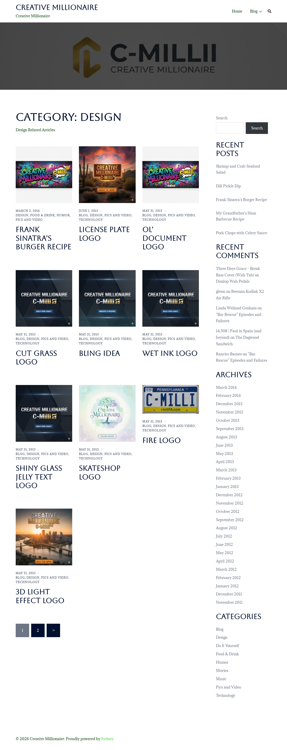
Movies (222, 670)
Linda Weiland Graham (236, 308)
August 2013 (226, 437)
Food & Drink (42, 215)
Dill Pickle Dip (228, 186)
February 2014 (228, 395)
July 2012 (224, 536)
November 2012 (229, 503)
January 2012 (227, 586)
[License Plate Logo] (107, 174)
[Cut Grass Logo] (44, 297)
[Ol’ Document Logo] (170, 174)
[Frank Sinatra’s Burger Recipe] (44, 174)
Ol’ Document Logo (164, 238)
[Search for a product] (269, 11)
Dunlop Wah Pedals (233, 281)
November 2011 (229, 602)
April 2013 (225, 461)
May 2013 (224, 453)
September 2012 (230, 519)
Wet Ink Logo (170, 353)
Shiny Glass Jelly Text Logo (39, 477)
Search (222, 118)
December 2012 (229, 494)
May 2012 (224, 552)
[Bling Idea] (107, 297)
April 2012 (225, 561)
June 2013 (224, 445)
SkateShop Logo (99, 472)
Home (237, 11)
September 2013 (230, 428)
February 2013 (228, 478)
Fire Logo (161, 440)
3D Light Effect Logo (40, 596)
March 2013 (226, 470)
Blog (253, 11)
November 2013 (229, 412)
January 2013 (227, 486)
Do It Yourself (227, 645)
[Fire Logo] (170, 398)
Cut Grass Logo (36, 357)
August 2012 (226, 527)
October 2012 (227, 511)
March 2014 (226, 387)
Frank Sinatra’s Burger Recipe (43, 238)
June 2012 (224, 544)
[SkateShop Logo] (107, 413)
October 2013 (227, 420)
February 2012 (228, 577)
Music (221, 678)
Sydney (107, 738)
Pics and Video (29, 219)
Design (22, 215)
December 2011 (229, 594)
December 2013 (229, 403)
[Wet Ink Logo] (170, 297)
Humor (63, 215)
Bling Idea (99, 353)
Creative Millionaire (57, 7)
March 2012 (226, 569)
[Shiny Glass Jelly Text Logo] (44, 413)
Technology (91, 219)
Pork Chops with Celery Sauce (241, 232)
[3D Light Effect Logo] (44, 536)
